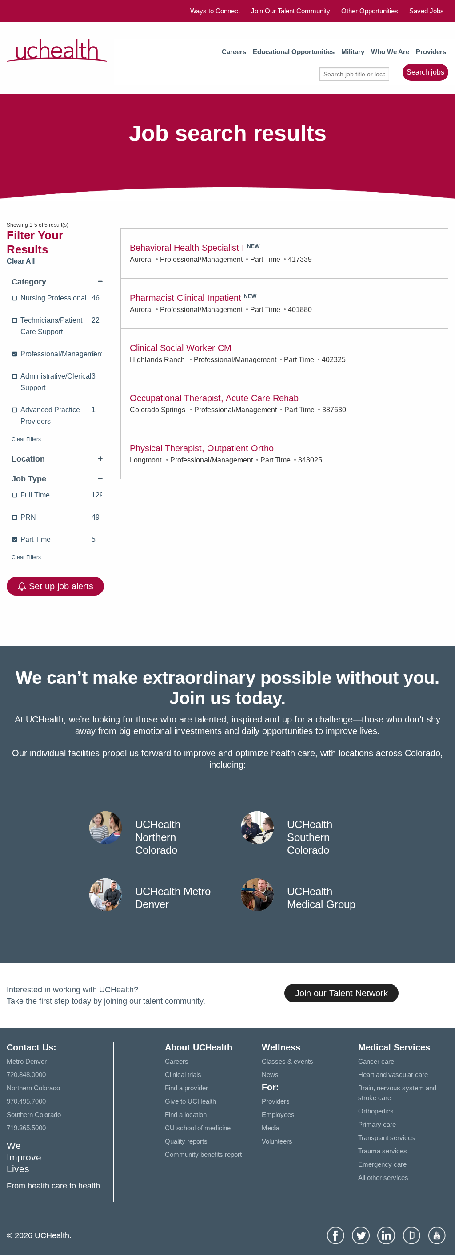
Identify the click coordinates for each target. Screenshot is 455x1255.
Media (270, 1128)
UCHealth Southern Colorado (309, 837)
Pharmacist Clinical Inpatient (185, 298)
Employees (278, 1114)
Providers (431, 51)
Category (29, 281)
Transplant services (386, 1137)
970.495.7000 (26, 1101)
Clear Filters (26, 439)
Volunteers (277, 1141)
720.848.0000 (26, 1074)
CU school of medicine (198, 1128)
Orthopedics (376, 1111)
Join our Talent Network (341, 993)
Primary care (377, 1124)
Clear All (21, 261)
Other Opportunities (369, 11)
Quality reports (186, 1141)
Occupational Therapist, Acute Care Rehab (214, 398)
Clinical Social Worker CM (180, 348)
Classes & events (287, 1061)
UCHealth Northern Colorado (157, 837)
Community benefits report (203, 1154)
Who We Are (390, 51)
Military (352, 51)
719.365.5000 (26, 1128)
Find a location (186, 1114)
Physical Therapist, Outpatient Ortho (202, 448)
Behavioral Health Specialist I (187, 248)
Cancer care (376, 1061)
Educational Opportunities (294, 51)
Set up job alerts (59, 586)
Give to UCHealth (190, 1101)
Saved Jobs (426, 11)
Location (28, 458)
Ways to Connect (215, 11)
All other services (383, 1177)
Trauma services (382, 1151)
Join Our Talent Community (290, 11)
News (270, 1074)
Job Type (29, 478)
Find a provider (186, 1088)
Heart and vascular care (393, 1074)
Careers (234, 51)
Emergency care (382, 1164)
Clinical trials (183, 1074)
